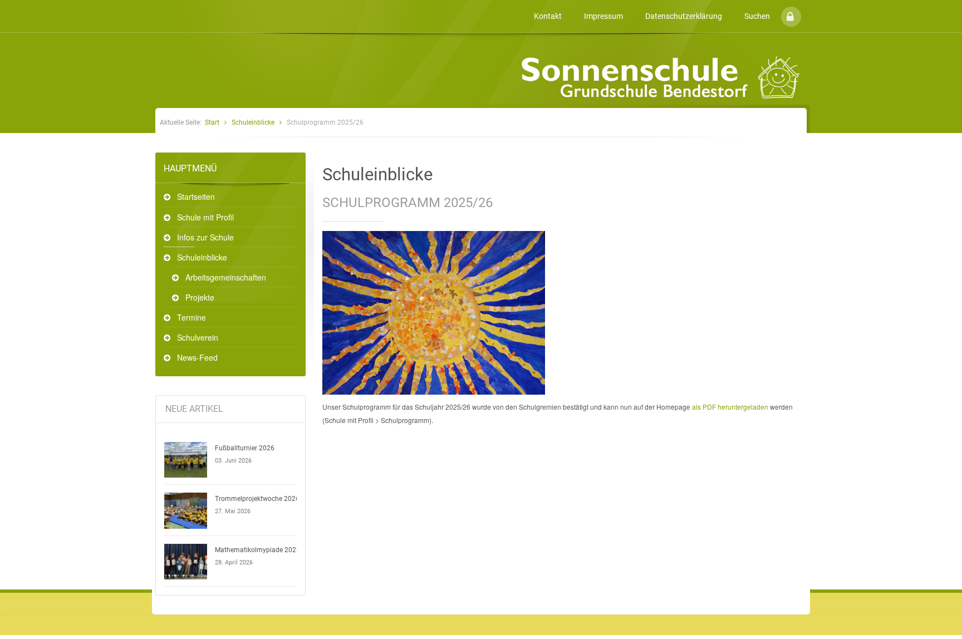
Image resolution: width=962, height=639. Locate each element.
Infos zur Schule (205, 237)
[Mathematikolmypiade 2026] (186, 561)
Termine (191, 317)
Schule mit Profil (205, 217)
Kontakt (548, 16)
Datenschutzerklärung (683, 16)
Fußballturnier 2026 (244, 448)
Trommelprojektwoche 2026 (257, 499)
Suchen (757, 16)
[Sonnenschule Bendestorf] (157, 7)
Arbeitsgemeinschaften (225, 277)
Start (212, 122)
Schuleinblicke (253, 122)
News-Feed (197, 357)
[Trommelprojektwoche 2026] (186, 510)
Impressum (603, 16)
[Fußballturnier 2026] (186, 460)
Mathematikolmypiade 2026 (257, 550)
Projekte (199, 297)
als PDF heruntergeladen (730, 406)
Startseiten (196, 196)
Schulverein (197, 337)
